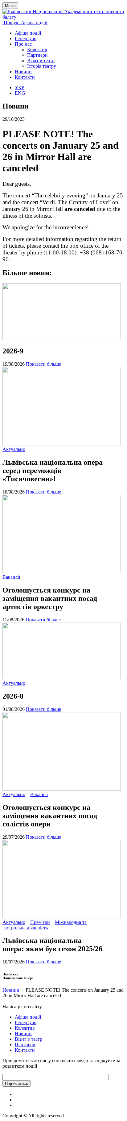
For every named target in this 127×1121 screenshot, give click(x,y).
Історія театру (41, 66)
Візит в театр (41, 60)
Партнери (37, 55)
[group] (3, 1001)
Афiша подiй (28, 1017)
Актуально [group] (13, 449)
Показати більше (43, 364)
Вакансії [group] (11, 577)
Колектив (37, 49)
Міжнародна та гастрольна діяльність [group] (44, 925)
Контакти (25, 77)
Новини (23, 71)
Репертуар (25, 38)
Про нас (23, 44)
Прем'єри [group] (40, 922)
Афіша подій (28, 33)
